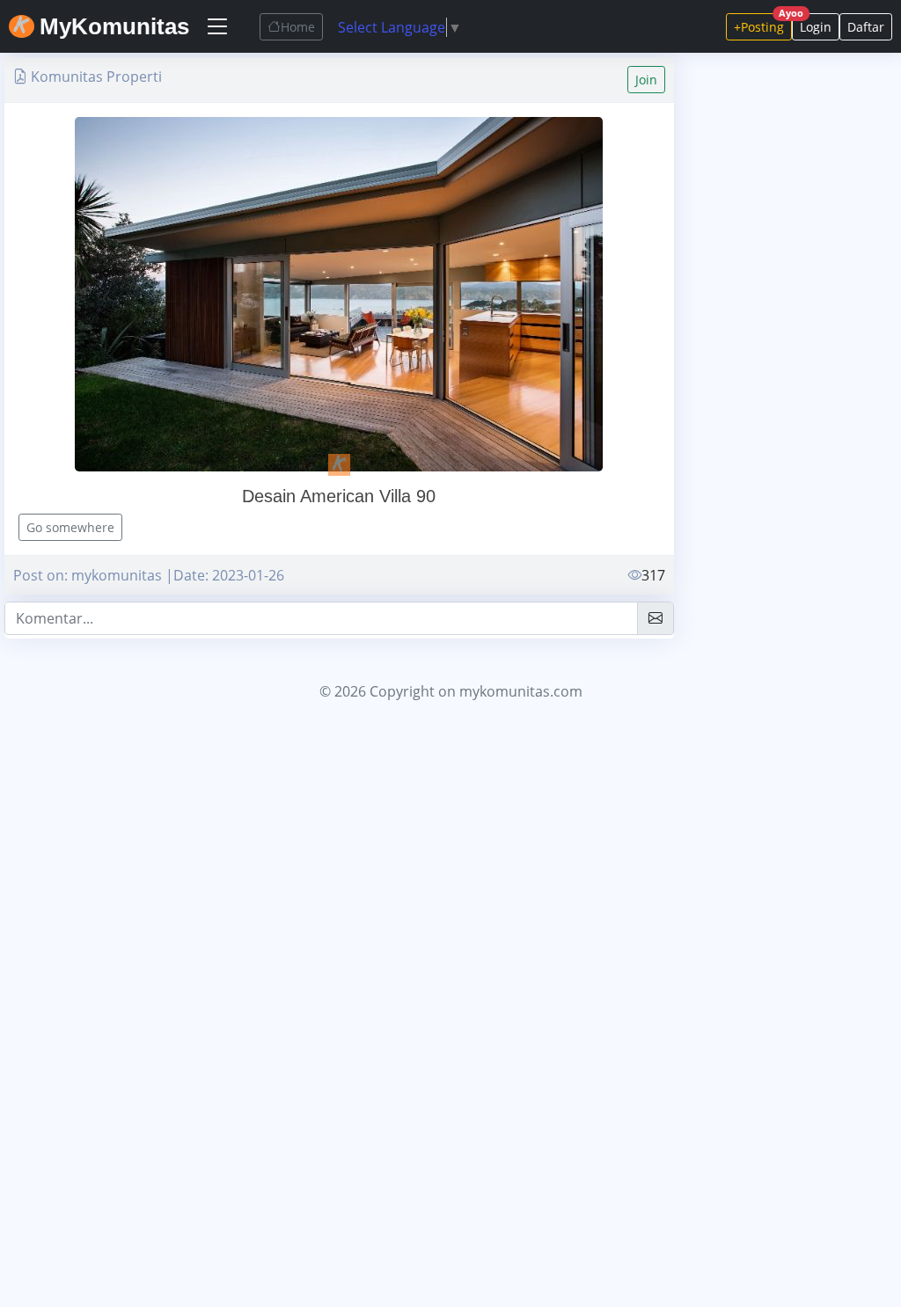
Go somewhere (70, 527)
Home (298, 26)
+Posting (763, 24)
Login (815, 26)
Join (646, 79)
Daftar (865, 26)
